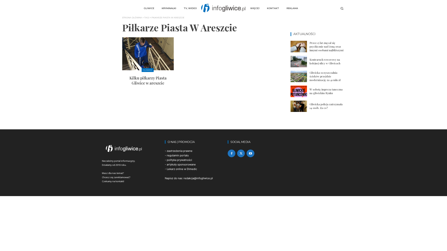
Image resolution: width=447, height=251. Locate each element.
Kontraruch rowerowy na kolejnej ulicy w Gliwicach (325, 61)
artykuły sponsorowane (181, 164)
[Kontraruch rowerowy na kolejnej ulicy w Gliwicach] (299, 61)
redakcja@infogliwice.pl (198, 178)
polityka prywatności (179, 160)
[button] (342, 8)
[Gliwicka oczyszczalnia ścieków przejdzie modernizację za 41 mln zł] (299, 76)
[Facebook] (231, 153)
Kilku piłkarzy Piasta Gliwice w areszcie (148, 80)
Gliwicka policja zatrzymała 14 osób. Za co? (326, 106)
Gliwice (147, 70)
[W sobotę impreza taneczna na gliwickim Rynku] (299, 91)
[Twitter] (241, 153)
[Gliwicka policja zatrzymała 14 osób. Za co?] (299, 106)
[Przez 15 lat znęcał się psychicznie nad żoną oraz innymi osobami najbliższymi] (299, 46)
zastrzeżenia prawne (179, 151)
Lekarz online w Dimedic (182, 169)
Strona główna (132, 17)
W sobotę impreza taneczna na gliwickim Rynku (326, 91)
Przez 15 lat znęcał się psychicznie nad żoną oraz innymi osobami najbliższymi (326, 46)
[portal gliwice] (129, 148)
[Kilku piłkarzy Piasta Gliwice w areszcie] (148, 53)
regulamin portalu (178, 155)
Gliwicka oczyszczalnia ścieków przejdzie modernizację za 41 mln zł (325, 76)
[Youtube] (250, 153)
